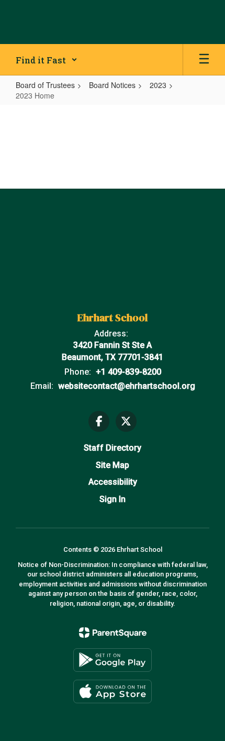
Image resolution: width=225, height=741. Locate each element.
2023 (158, 85)
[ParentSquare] (112, 632)
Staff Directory (112, 448)
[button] (46, 59)
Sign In (112, 499)
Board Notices (112, 85)
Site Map (112, 465)
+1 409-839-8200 (128, 372)
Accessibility (112, 482)
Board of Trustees (45, 85)
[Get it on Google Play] (112, 660)
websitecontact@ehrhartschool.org (126, 386)
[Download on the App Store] (112, 691)
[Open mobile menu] (204, 59)
